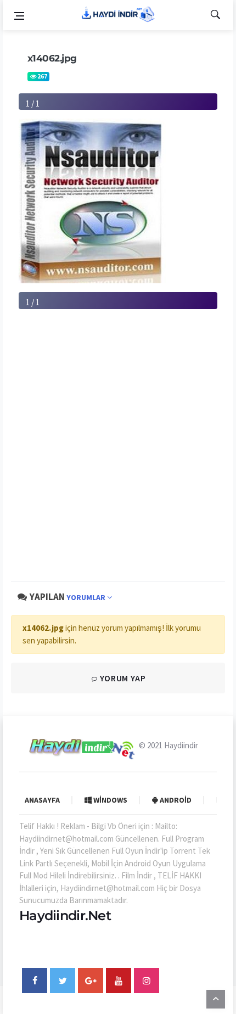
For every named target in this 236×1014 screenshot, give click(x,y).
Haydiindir (181, 745)
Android (175, 800)
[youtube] (118, 980)
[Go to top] (215, 998)
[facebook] (34, 980)
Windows (109, 800)
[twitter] (62, 980)
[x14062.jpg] (92, 200)
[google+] (90, 980)
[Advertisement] (118, 454)
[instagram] (146, 980)
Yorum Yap (121, 678)
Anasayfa (42, 800)
